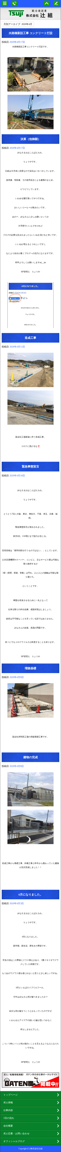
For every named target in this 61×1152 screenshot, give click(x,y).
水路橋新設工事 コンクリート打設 (31, 33)
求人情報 (8, 1102)
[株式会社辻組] (30, 13)
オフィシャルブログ (14, 1141)
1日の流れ (8, 1118)
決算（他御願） (31, 139)
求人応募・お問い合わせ (16, 1133)
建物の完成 (30, 757)
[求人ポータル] (30, 1086)
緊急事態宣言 (30, 466)
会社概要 (8, 1126)
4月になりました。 (30, 894)
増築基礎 (30, 668)
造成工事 (30, 337)
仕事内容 (8, 1110)
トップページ (10, 1095)
